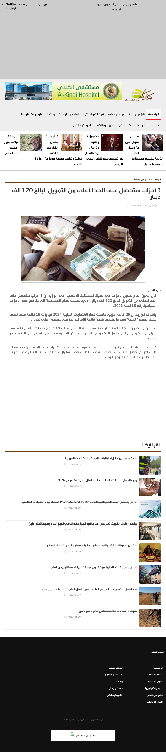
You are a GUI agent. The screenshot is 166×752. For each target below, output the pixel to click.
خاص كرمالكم (106, 125)
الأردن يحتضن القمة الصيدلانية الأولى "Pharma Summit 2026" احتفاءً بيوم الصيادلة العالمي (79, 502)
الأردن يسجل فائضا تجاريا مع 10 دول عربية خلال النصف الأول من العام (94, 567)
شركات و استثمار (93, 114)
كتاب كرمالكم (129, 125)
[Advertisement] (83, 44)
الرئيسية (153, 114)
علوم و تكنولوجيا (32, 114)
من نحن (43, 4)
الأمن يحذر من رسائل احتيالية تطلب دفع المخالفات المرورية (100, 458)
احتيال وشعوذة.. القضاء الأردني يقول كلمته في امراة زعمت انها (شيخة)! (91, 546)
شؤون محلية (136, 114)
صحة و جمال (150, 125)
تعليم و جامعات (68, 114)
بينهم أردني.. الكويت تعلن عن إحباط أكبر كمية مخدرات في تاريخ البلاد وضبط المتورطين (83, 524)
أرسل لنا (11, 8)
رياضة (50, 114)
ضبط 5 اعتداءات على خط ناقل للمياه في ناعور (108, 611)
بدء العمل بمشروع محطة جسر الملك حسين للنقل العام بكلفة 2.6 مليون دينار (89, 589)
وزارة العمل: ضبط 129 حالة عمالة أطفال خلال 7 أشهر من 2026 (97, 480)
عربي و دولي (116, 114)
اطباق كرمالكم (83, 125)
